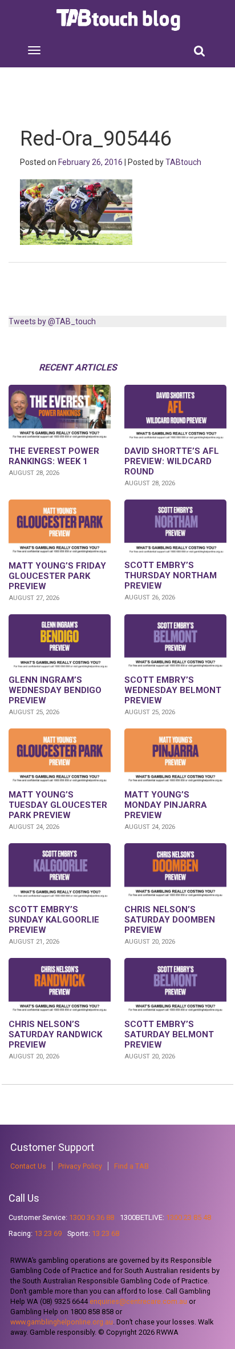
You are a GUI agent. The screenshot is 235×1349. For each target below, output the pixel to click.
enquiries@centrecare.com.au (138, 1301)
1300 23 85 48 (188, 1217)
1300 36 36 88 (91, 1217)
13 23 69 (48, 1233)
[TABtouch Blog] (119, 20)
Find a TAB (131, 1166)
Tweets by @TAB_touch (52, 321)
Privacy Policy (80, 1166)
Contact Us (28, 1166)
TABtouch (183, 162)
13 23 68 (105, 1233)
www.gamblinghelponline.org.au (61, 1322)
